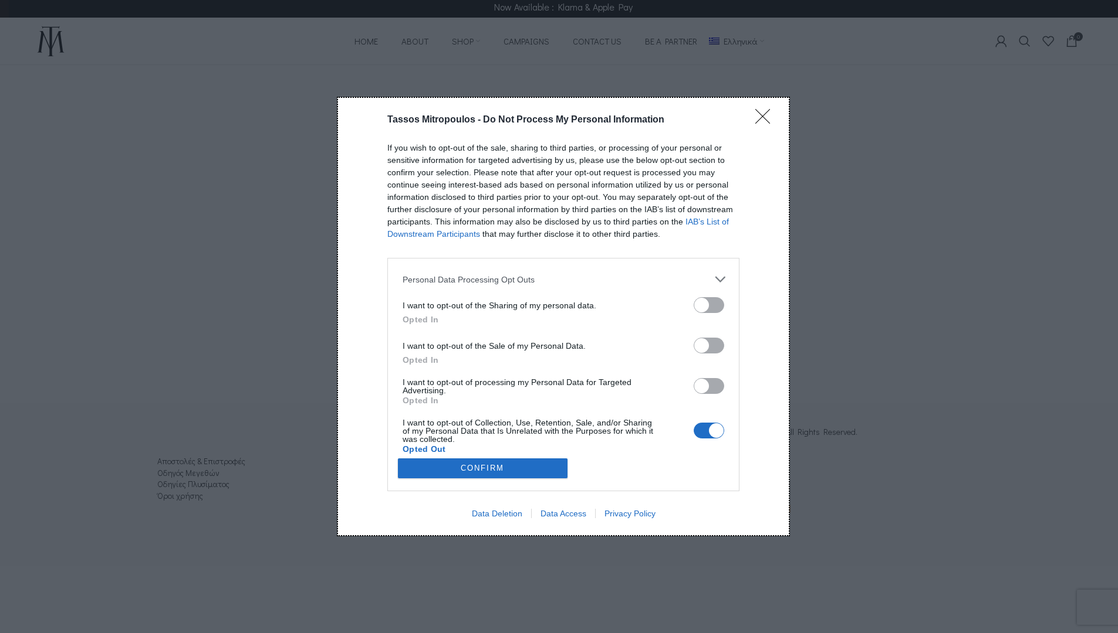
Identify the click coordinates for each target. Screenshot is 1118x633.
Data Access (563, 513)
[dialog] (563, 316)
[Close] (766, 120)
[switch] (709, 305)
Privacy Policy (630, 513)
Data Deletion (497, 513)
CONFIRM (482, 468)
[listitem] (563, 279)
